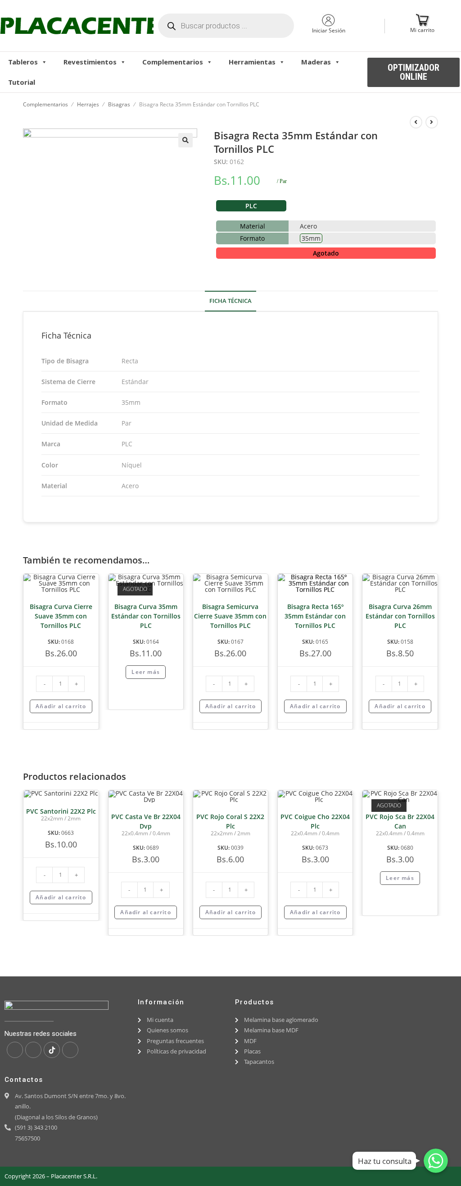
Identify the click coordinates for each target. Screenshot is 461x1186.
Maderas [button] (316, 61)
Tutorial (21, 82)
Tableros (23, 61)
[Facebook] (15, 1050)
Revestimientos (90, 61)
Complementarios (172, 61)
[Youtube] (70, 1050)
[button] (413, 72)
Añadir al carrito (61, 706)
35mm (311, 238)
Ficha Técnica (230, 301)
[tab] (230, 301)
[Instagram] (33, 1050)
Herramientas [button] (252, 61)
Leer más (145, 672)
